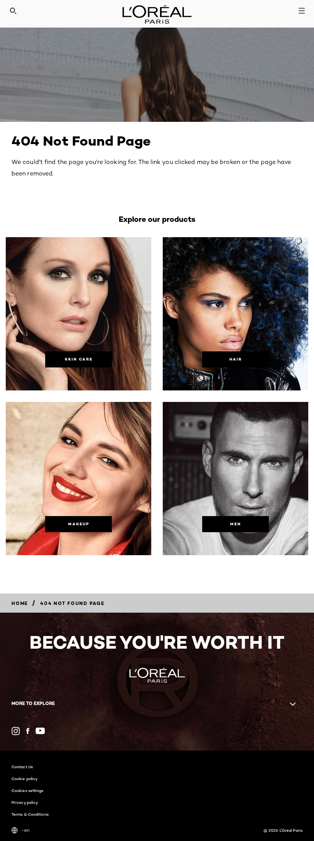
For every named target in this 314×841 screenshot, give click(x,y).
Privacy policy (24, 802)
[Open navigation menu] (302, 10)
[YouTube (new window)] (40, 731)
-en (25, 830)
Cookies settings (27, 790)
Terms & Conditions (30, 814)
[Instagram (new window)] (15, 731)
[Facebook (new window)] (27, 731)
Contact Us (22, 766)
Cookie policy (24, 778)
